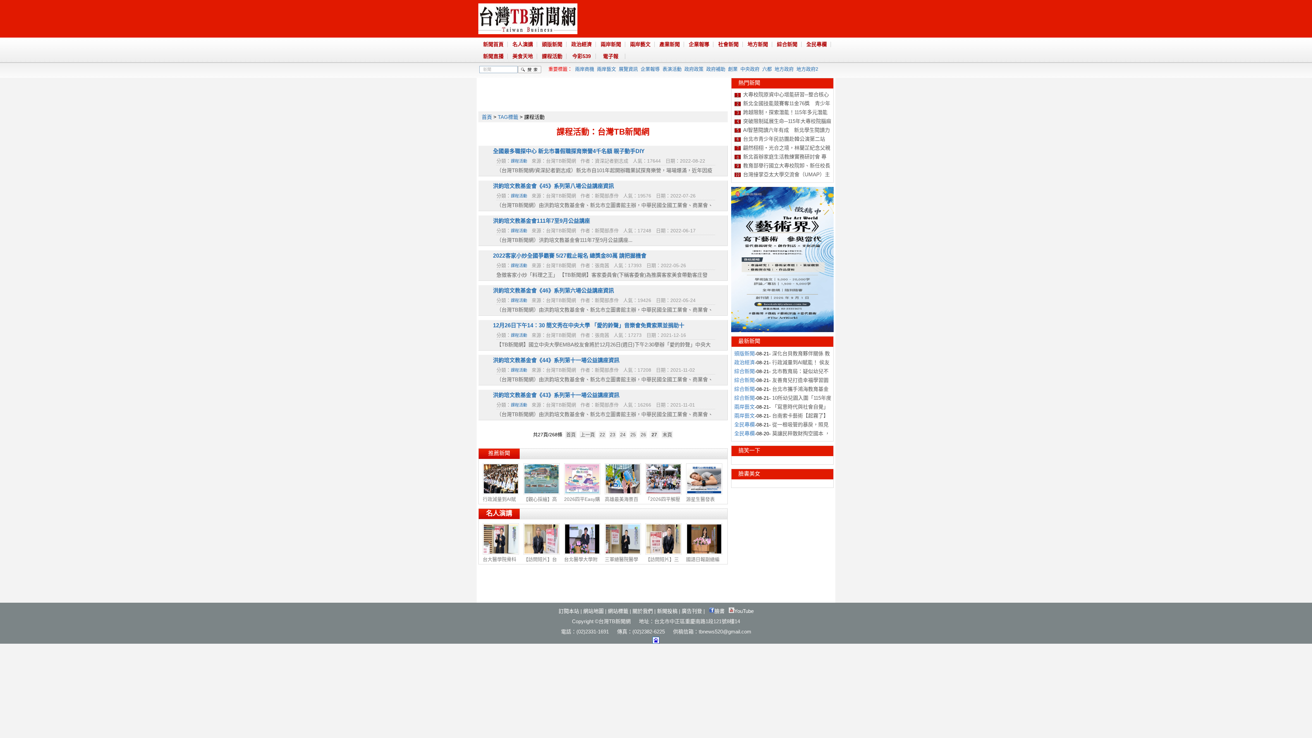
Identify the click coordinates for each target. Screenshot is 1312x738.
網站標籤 (618, 611)
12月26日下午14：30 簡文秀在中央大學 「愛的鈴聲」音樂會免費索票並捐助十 (588, 325)
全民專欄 (816, 44)
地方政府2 (807, 69)
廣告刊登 (692, 611)
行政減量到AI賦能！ (499, 502)
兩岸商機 (584, 69)
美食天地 (522, 56)
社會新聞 (728, 44)
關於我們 (642, 611)
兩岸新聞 (611, 44)
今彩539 (581, 56)
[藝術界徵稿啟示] (782, 330)
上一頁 (587, 434)
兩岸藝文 (640, 44)
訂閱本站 (569, 611)
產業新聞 (669, 44)
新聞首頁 (493, 44)
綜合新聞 (787, 44)
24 (623, 434)
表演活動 (672, 69)
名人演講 (522, 44)
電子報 (610, 56)
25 (633, 434)
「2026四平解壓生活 (662, 502)
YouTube (744, 611)
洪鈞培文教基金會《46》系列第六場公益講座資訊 (553, 290)
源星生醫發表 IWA (700, 502)
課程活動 (552, 56)
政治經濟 (581, 44)
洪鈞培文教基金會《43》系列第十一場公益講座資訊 (556, 395)
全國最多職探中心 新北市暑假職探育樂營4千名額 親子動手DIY (569, 151)
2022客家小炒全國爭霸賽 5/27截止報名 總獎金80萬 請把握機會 (569, 256)
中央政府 (750, 69)
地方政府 (784, 69)
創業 (733, 69)
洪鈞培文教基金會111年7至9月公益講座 (541, 221)
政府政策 (693, 69)
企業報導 (699, 44)
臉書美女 (749, 474)
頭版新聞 (552, 44)
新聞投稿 (667, 611)
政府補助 (715, 69)
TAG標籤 (508, 117)
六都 (767, 69)
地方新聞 (758, 44)
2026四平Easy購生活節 (582, 502)
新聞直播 (493, 56)
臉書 (719, 611)
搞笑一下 (749, 450)
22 (602, 434)
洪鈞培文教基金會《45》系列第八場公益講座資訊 (553, 186)
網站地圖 (593, 611)
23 (612, 434)
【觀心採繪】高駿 (540, 502)
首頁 (487, 117)
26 (643, 434)
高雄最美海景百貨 (621, 502)
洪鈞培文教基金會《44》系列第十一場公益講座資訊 (556, 360)
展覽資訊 (628, 69)
